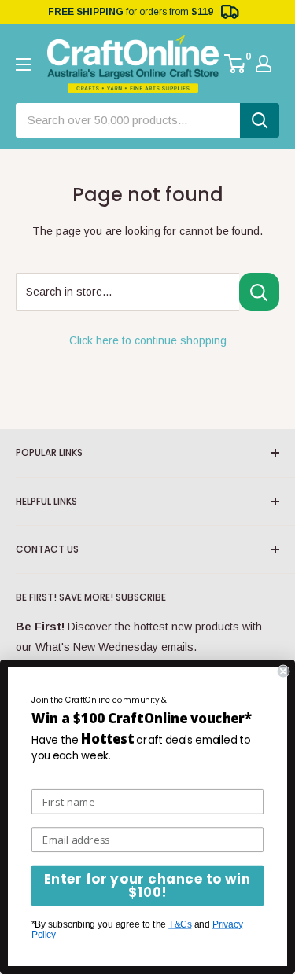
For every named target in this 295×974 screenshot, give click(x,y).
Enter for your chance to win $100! (147, 886)
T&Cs (179, 924)
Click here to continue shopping (148, 340)
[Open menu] (23, 64)
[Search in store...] (259, 292)
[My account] (263, 63)
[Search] (259, 120)
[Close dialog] (283, 671)
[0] (235, 63)
